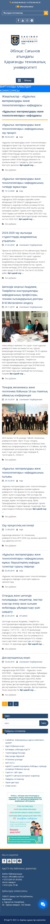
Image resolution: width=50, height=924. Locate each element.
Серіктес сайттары (13, 772)
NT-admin (23, 616)
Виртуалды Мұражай (14, 756)
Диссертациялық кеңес (16, 657)
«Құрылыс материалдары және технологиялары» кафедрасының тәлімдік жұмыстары (22, 182)
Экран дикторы (12, 782)
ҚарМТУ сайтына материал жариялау (22, 775)
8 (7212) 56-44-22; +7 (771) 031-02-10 (26, 2)
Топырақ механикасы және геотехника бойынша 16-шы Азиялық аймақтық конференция (25, 391)
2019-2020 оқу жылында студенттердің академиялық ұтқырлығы (19, 236)
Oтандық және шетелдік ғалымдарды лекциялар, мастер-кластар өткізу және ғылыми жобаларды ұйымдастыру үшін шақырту (22, 603)
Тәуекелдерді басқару (15, 753)
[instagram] (27, 20)
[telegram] (32, 20)
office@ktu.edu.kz (26, 7)
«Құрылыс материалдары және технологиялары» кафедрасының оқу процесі (22, 128)
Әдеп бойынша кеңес (15, 746)
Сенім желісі (10, 785)
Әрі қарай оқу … (28, 165)
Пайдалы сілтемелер (14, 779)
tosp (21, 137)
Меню (27, 80)
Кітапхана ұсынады (14, 759)
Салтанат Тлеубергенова (30, 245)
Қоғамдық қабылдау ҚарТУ (17, 749)
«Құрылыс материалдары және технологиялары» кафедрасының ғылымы (22, 472)
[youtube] (23, 20)
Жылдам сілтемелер (13, 13)
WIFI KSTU (10, 763)
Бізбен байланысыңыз (12, 874)
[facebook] (18, 20)
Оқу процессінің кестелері (18, 525)
